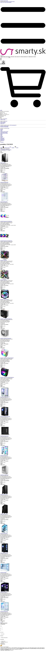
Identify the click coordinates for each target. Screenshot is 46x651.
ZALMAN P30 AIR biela (4, 611)
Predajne (10, 2)
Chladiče (3, 641)
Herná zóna (12, 56)
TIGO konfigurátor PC (13, 125)
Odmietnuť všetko (7, 650)
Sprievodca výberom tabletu (4, 126)
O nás (8, 128)
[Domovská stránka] (23, 51)
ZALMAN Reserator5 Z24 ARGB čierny (6, 240)
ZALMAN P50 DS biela (3, 533)
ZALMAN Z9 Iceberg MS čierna (5, 416)
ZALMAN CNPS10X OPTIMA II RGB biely (7, 357)
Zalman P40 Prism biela (3, 201)
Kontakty (1, 129)
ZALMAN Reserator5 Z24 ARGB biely (6, 221)
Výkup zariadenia (2, 122)
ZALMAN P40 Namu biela (4, 182)
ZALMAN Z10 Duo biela (4, 455)
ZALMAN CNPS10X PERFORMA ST (6, 318)
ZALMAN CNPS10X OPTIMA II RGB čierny (7, 377)
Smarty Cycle (2, 2)
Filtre (2, 152)
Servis (8, 2)
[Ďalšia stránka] (2, 622)
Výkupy (5, 2)
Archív (1, 130)
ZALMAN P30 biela (3, 572)
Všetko (2, 56)
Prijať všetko (2, 650)
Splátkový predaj (2, 119)
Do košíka (3, 172)
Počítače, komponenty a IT (24, 56)
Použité (35, 56)
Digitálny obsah (31, 56)
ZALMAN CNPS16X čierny (4, 299)
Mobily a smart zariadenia (6, 56)
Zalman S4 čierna (2, 162)
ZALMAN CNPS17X (3, 279)
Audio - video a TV (17, 56)
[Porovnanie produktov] (1, 64)
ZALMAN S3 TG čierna (4, 494)
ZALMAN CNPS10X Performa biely (5, 338)
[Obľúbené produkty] (0, 60)
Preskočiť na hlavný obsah (4, 0)
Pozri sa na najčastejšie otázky (10, 1)
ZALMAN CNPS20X (3, 260)
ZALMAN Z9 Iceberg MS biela (5, 396)
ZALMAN (2, 142)
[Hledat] (1, 151)
